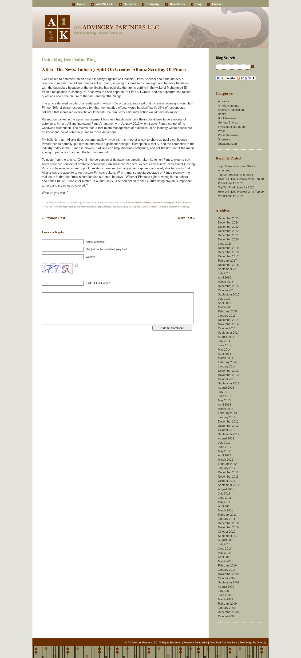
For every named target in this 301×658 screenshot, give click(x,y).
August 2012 (226, 438)
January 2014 (227, 366)
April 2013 (224, 404)
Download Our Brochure (223, 642)
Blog (198, 4)
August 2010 (226, 540)
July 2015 (224, 298)
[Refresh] (76, 265)
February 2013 (227, 413)
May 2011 (224, 502)
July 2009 (224, 591)
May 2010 (224, 552)
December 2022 (228, 231)
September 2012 (228, 434)
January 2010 (227, 569)
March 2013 (225, 409)
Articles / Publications (231, 110)
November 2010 (228, 527)
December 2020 (228, 239)
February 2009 (227, 603)
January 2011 (226, 519)
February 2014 (227, 362)
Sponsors (187, 202)
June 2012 (225, 447)
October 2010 (226, 531)
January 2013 (227, 417)
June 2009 (225, 595)
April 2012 (224, 455)
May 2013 (224, 400)
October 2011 (226, 481)
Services (130, 4)
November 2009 (228, 574)
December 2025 (228, 218)
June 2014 (225, 345)
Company (153, 4)
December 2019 (228, 248)
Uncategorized (227, 143)
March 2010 (225, 561)
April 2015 (224, 303)
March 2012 (225, 459)
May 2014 (224, 349)
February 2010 (227, 565)
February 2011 (227, 514)
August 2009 (226, 586)
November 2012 (228, 425)
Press (178, 202)
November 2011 (228, 476)
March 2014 (225, 358)
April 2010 (224, 557)
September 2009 (228, 582)
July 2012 (224, 442)
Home (81, 4)
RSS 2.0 (102, 207)
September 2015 (228, 294)
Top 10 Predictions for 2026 (235, 174)
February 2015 (227, 311)
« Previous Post (53, 218)
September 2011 (228, 485)
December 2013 (228, 370)
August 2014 (226, 337)
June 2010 (225, 548)
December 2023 (228, 226)
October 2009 (226, 578)
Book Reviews (227, 118)
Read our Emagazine (195, 642)
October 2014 (226, 328)
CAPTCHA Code (97, 283)
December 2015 (228, 286)
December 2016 (228, 265)
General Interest (143, 202)
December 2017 (228, 256)
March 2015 (225, 307)
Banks (222, 114)
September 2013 (228, 383)
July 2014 (224, 341)
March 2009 (225, 599)
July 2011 (224, 493)
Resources (177, 4)
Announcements (228, 105)
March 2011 (225, 510)
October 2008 (226, 616)
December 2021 (228, 235)
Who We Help (104, 4)
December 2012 (228, 421)
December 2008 (228, 612)
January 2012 (227, 468)
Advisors (130, 202)
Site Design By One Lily (252, 642)
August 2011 (226, 489)
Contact (217, 4)
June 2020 (225, 243)
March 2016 (225, 281)
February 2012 (227, 464)
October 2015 (226, 290)
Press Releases (228, 135)
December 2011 (228, 472)
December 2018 (228, 252)
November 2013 (228, 375)
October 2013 (226, 379)
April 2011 (224, 506)
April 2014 (224, 353)
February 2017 (227, 260)
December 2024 (228, 222)
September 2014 (228, 332)
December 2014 (228, 320)
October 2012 (226, 430)
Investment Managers (163, 202)
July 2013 (224, 392)
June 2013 (225, 396)
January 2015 (227, 315)
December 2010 (228, 523)
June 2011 (224, 497)
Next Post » (186, 218)
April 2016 (224, 277)
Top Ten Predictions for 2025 (236, 187)
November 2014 (228, 324)
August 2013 (226, 387)
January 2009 (227, 608)
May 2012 (224, 451)
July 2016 (224, 273)
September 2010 (228, 536)
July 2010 (224, 544)
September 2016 (228, 269)
